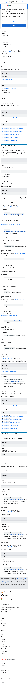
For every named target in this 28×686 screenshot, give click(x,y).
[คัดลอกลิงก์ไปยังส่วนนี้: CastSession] (11, 67)
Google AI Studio (5, 644)
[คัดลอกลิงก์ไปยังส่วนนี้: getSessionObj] (12, 297)
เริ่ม (14, 25)
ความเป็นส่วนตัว (10, 679)
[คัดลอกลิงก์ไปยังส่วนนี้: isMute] (7, 340)
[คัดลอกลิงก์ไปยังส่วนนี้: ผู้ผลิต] (7, 62)
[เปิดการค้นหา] (20, 2)
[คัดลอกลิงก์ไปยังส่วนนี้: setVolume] (10, 543)
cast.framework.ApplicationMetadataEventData (13, 131)
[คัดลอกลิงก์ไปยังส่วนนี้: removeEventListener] (17, 391)
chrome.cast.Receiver (21, 253)
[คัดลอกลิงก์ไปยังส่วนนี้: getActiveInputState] (16, 203)
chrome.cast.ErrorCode (7, 358)
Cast (15, 2)
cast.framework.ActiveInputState (10, 206)
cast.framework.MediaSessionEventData (11, 137)
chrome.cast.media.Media (8, 269)
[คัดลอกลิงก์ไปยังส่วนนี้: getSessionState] (14, 311)
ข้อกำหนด (3, 679)
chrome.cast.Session (7, 79)
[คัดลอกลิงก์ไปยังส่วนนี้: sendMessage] (12, 464)
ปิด (14, 21)
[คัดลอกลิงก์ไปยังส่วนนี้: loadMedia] (9, 354)
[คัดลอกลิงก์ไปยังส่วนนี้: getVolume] (10, 327)
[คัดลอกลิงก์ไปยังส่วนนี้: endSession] (10, 181)
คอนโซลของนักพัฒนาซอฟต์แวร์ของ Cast (10, 607)
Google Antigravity (5, 646)
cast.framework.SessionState (9, 88)
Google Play (4, 651)
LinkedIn (3, 625)
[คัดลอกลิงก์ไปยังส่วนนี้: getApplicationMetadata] (19, 220)
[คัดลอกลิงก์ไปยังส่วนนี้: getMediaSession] (14, 265)
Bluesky (3, 620)
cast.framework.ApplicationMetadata (11, 224)
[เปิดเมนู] (2, 2)
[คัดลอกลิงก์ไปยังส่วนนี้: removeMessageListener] (20, 434)
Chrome (3, 639)
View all (3, 653)
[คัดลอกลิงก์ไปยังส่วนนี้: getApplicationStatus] (17, 238)
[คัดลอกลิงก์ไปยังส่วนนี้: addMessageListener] (17, 146)
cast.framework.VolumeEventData (10, 140)
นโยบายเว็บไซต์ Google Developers (9, 583)
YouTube (3, 630)
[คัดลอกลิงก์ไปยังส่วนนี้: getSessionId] (11, 284)
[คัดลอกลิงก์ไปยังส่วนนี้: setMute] (8, 508)
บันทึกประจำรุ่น (4, 612)
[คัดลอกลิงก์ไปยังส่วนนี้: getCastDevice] (13, 251)
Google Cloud (4, 648)
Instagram (3, 623)
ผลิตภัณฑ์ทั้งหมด (4, 672)
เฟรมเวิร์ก (8, 51)
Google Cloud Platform (6, 670)
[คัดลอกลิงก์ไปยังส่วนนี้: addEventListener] (14, 103)
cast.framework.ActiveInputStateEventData (12, 134)
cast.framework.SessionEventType (10, 117)
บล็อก (2, 618)
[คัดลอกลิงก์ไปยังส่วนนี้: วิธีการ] (7, 98)
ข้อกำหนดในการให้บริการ (6, 609)
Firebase (3, 641)
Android (3, 637)
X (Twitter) (3, 628)
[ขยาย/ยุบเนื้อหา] (7, 32)
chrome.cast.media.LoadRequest (9, 371)
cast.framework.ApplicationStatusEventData (12, 128)
